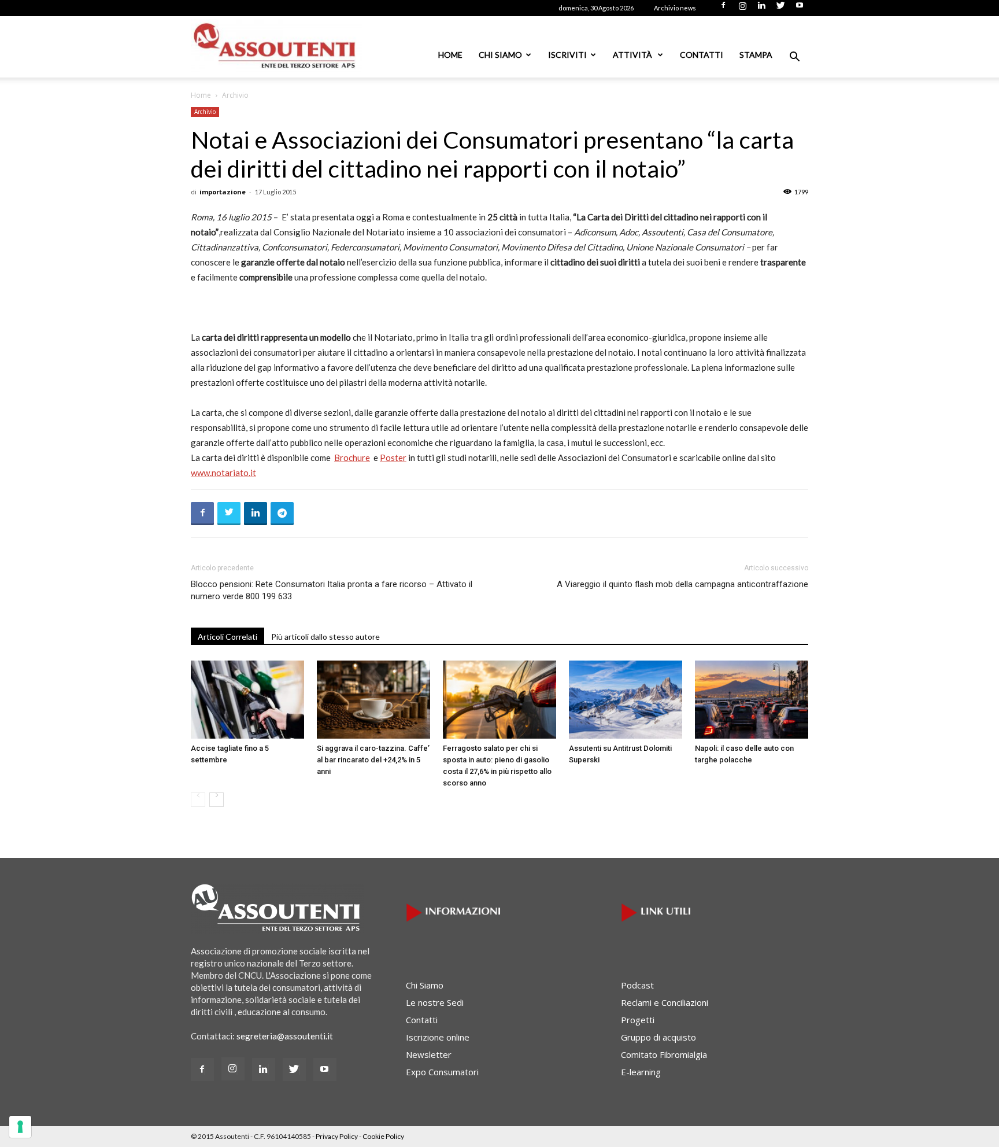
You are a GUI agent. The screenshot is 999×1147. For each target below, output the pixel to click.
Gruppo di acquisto (658, 1037)
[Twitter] (780, 9)
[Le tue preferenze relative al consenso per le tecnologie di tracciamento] (20, 1127)
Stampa (755, 55)
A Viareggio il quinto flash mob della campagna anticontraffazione (682, 584)
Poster (393, 457)
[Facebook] (723, 9)
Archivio (205, 112)
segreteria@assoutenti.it (284, 1036)
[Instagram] (742, 9)
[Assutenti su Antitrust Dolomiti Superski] (625, 700)
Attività (633, 55)
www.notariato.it (223, 472)
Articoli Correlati (227, 636)
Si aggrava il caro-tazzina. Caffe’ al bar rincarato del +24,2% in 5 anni (373, 760)
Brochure (352, 457)
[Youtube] (799, 9)
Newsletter (429, 1054)
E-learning (641, 1072)
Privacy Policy (337, 1136)
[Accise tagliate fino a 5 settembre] (247, 700)
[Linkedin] (761, 9)
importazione (222, 191)
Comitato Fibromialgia (664, 1054)
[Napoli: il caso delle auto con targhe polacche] (751, 700)
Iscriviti (567, 55)
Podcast (637, 985)
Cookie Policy (383, 1136)
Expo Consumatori (442, 1072)
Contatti (701, 55)
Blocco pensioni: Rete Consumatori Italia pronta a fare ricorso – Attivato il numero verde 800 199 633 (331, 590)
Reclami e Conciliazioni (664, 1002)
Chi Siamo (500, 55)
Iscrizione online (437, 1037)
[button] (794, 58)
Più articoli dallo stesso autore (325, 636)
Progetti (637, 1020)
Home (450, 55)
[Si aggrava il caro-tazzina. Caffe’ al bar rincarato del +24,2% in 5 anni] (373, 700)
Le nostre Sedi (435, 1002)
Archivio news (675, 8)
